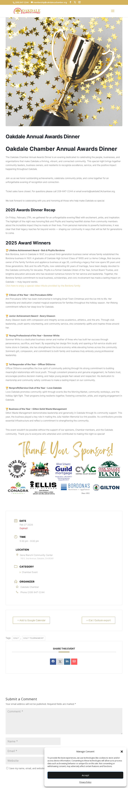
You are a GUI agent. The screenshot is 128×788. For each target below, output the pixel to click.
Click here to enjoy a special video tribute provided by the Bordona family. (43, 285)
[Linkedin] (67, 662)
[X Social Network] (60, 662)
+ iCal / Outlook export (98, 620)
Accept (85, 775)
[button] (121, 751)
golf (16, 638)
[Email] (74, 662)
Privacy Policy (85, 782)
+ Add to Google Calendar (31, 620)
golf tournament (33, 638)
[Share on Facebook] (53, 662)
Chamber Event (30, 572)
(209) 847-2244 (35, 592)
